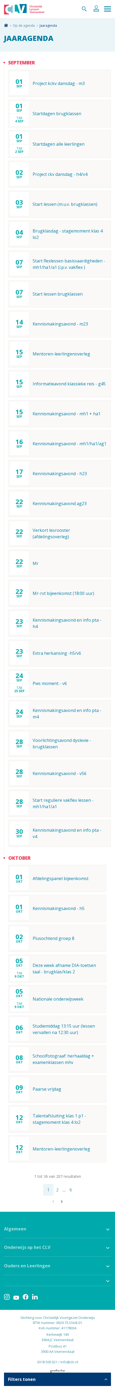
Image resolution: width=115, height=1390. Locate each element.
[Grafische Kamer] (57, 1372)
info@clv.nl (69, 1362)
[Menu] (107, 9)
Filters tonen (22, 1379)
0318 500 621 (47, 1362)
